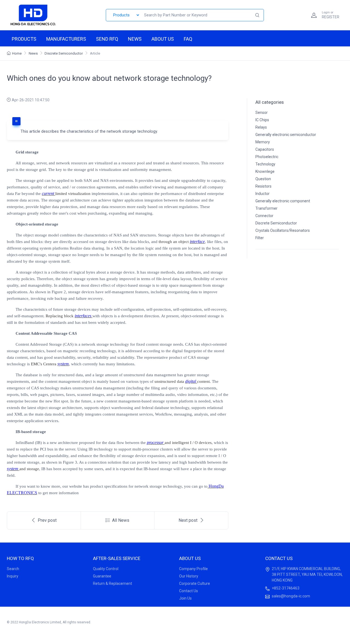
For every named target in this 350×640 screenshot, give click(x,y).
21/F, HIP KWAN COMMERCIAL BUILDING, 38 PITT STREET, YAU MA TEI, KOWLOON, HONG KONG (307, 574)
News (135, 39)
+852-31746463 (285, 588)
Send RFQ (107, 39)
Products (24, 39)
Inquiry (12, 576)
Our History (188, 576)
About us (162, 39)
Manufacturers (66, 39)
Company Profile (193, 569)
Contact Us (188, 591)
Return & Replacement (112, 583)
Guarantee (102, 576)
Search (13, 569)
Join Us (185, 598)
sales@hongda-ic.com (291, 596)
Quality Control (105, 569)
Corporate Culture (194, 583)
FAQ (188, 39)
